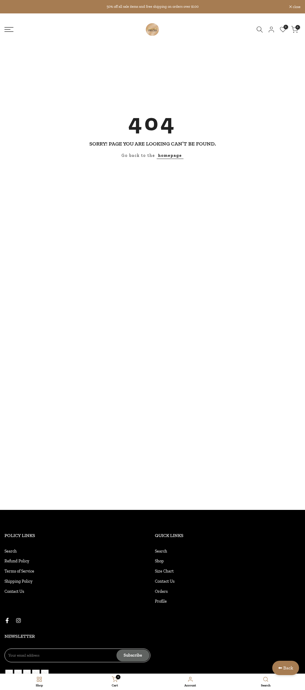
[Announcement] (152, 7)
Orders (161, 591)
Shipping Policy (18, 581)
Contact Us (14, 591)
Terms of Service (19, 571)
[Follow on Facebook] (7, 620)
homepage (170, 155)
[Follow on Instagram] (18, 620)
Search (10, 551)
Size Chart (164, 571)
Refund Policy (16, 561)
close (11, 7)
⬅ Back (285, 668)
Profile (161, 601)
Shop (159, 561)
